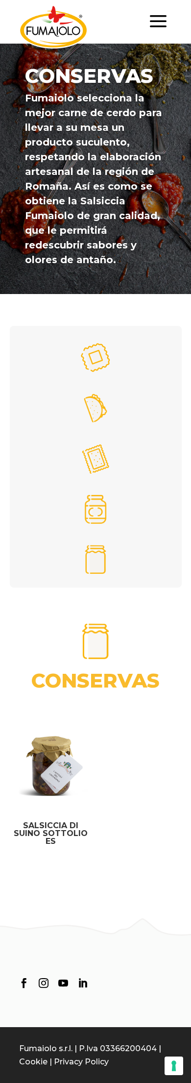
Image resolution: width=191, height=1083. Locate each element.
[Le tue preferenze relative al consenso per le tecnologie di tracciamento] (174, 1066)
